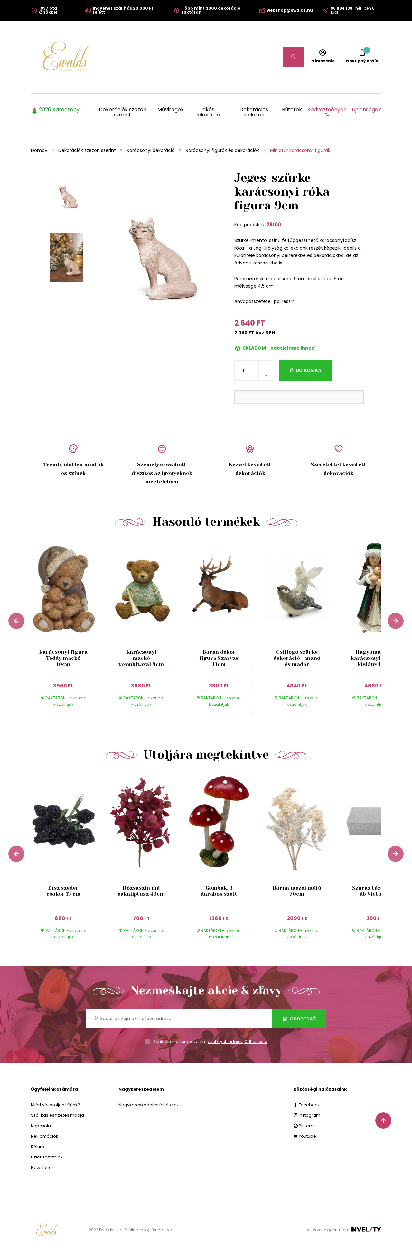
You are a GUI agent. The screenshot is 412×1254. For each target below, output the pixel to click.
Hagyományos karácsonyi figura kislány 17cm (375, 658)
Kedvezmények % (326, 112)
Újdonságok (366, 110)
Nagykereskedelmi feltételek (148, 1105)
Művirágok (170, 110)
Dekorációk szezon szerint (122, 112)
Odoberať (302, 1018)
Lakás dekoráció (207, 112)
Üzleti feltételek (47, 1157)
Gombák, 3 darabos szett (219, 891)
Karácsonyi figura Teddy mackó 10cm (63, 658)
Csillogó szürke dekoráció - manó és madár (296, 658)
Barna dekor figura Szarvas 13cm (219, 658)
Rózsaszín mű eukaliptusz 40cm (141, 891)
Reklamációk (44, 1136)
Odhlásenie (255, 1041)
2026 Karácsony (59, 110)
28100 (274, 224)
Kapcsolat (41, 1126)
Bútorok (292, 110)
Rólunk (38, 1147)
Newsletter (42, 1168)
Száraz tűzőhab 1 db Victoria (374, 891)
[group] (70, 629)
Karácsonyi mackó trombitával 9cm (141, 658)
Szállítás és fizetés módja (57, 1115)
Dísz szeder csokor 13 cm (63, 891)
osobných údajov (225, 1041)
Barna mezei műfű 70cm (297, 891)
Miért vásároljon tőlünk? (55, 1105)
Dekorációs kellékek (253, 112)
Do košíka (308, 370)
